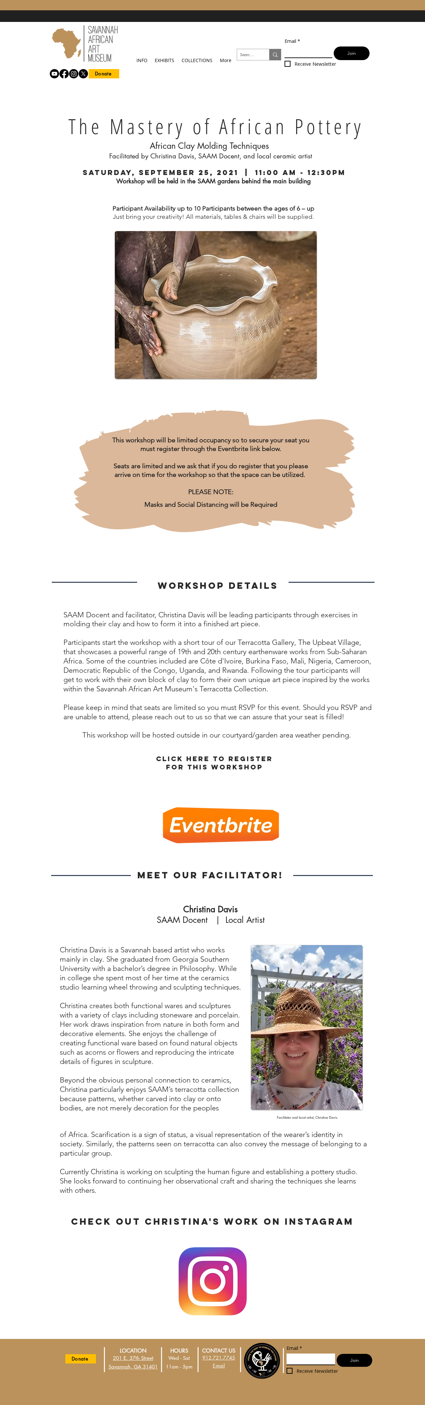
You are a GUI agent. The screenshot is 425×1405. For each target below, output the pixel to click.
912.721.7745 (219, 1358)
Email (292, 41)
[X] (83, 73)
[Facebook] (64, 73)
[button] (142, 57)
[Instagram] (73, 73)
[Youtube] (54, 73)
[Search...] (275, 54)
